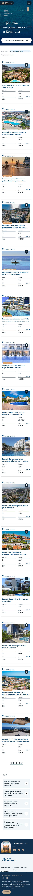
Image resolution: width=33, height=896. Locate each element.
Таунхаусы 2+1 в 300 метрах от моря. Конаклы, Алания (13, 367)
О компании (5, 871)
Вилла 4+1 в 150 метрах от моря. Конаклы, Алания (14, 647)
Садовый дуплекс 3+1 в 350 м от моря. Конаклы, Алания (14, 133)
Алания (6, 15)
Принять (6, 892)
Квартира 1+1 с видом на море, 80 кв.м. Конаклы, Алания (15, 273)
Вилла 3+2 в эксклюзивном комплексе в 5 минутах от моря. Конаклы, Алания (14, 460)
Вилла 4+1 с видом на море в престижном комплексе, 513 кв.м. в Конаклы (16, 693)
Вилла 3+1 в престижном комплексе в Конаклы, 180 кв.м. (14, 553)
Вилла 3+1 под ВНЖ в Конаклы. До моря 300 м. (15, 600)
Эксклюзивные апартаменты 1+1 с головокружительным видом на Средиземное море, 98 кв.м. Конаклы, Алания (15, 320)
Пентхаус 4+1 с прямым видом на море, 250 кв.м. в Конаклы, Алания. (16, 740)
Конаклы (12, 63)
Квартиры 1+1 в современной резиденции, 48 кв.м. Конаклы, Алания (14, 227)
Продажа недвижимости (8, 12)
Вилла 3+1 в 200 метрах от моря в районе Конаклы (15, 507)
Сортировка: (4, 51)
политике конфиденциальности (20, 881)
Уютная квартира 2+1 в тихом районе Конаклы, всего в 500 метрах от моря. (13, 180)
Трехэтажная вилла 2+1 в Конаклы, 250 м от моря (15, 86)
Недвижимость (6, 867)
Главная (6, 10)
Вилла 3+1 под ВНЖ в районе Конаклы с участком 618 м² (13, 413)
